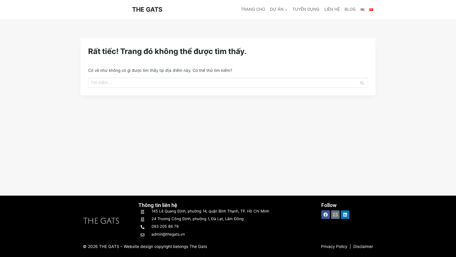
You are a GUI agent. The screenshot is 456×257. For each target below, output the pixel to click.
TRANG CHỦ (253, 9)
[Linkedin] (345, 214)
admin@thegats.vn (168, 234)
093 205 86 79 (165, 226)
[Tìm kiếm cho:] (228, 82)
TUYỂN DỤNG (305, 9)
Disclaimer (363, 246)
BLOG (350, 9)
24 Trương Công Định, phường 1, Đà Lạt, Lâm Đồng (198, 218)
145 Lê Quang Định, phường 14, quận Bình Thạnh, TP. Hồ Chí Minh (210, 211)
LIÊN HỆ (332, 9)
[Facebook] (325, 214)
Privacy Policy (334, 246)
